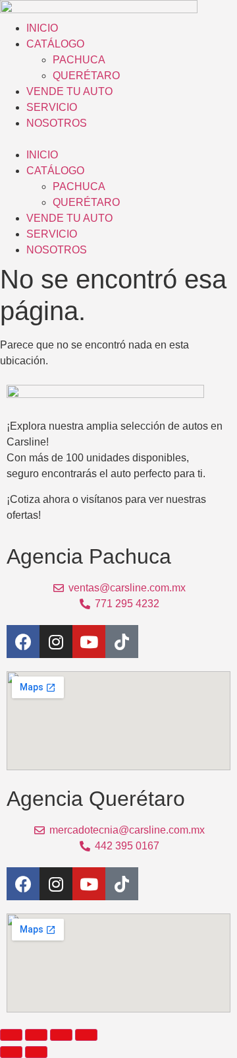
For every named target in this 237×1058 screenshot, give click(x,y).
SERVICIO (51, 107)
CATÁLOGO (55, 44)
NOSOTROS (56, 123)
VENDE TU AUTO (69, 91)
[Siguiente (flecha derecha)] (36, 1052)
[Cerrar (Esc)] (86, 1035)
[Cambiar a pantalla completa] (36, 1035)
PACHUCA (79, 59)
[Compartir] (61, 1035)
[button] (118, 139)
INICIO (42, 28)
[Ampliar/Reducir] (11, 1035)
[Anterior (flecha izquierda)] (11, 1052)
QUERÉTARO (86, 75)
